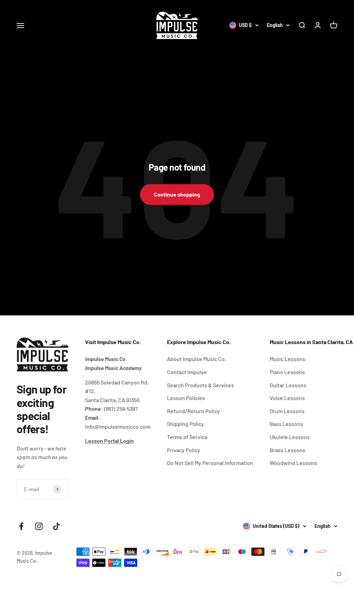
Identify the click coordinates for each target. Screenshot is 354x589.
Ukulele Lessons (290, 437)
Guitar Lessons (288, 385)
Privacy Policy (183, 450)
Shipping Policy (185, 423)
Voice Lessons (287, 398)
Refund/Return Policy (193, 411)
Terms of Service (187, 437)
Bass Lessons (286, 423)
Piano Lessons (287, 372)
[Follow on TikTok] (56, 526)
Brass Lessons (287, 450)
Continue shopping (177, 194)
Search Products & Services (200, 385)
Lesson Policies (186, 398)
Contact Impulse (187, 372)
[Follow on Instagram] (39, 526)
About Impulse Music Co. (196, 358)
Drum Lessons (287, 411)
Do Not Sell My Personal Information (210, 462)
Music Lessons (287, 358)
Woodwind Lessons (293, 462)
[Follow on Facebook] (21, 526)
